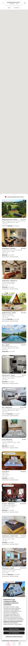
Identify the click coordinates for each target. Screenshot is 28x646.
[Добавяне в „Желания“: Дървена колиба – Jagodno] (24, 294)
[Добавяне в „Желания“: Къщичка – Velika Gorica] (24, 485)
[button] (9, 226)
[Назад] (3, 3)
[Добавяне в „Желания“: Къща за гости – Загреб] (24, 357)
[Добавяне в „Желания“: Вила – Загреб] (24, 327)
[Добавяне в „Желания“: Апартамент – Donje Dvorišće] (24, 517)
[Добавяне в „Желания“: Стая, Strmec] (24, 453)
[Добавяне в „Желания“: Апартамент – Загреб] (24, 550)
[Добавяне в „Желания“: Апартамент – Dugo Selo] (24, 230)
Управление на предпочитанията (14, 636)
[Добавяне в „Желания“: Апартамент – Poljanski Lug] (24, 262)
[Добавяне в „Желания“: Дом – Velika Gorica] (24, 389)
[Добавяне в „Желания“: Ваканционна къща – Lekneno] (24, 201)
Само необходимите (14, 633)
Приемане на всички (14, 629)
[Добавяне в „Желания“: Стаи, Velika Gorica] (24, 421)
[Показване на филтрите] (24, 3)
